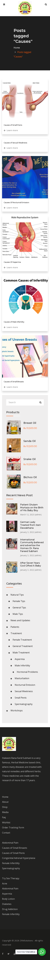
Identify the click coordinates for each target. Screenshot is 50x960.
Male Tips (18, 613)
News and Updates (20, 620)
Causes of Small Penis (13, 125)
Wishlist (6, 822)
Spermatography (23, 704)
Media (5, 812)
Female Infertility (11, 863)
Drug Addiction (10, 909)
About (5, 801)
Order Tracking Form (13, 827)
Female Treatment (22, 639)
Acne (4, 883)
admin (38, 514)
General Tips (19, 607)
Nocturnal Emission (25, 684)
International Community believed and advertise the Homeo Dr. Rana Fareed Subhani (32, 545)
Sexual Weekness (24, 691)
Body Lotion (8, 898)
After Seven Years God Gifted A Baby (30, 564)
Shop (5, 807)
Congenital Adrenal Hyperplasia (18, 858)
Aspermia (20, 659)
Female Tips (19, 601)
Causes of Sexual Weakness (15, 143)
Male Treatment (21, 652)
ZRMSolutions (26, 940)
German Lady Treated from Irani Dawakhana (30, 525)
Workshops (17, 710)
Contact (6, 832)
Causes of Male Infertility (14, 322)
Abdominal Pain (10, 842)
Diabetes (6, 904)
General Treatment (23, 646)
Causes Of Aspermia (12, 262)
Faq (4, 817)
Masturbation (22, 678)
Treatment (16, 633)
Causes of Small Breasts (14, 382)
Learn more (12, 130)
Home (17, 47)
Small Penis (21, 697)
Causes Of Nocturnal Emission (16, 202)
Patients (15, 626)
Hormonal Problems (27, 671)
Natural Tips (17, 594)
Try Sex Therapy (10, 878)
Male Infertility (22, 665)
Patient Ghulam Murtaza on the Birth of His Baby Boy (31, 507)
